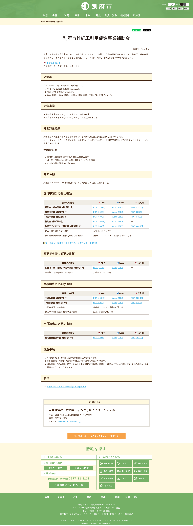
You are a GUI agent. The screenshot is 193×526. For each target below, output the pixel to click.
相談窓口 (142, 478)
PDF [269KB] (99, 298)
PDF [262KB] (99, 221)
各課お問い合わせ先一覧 (68, 485)
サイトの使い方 (99, 520)
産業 (77, 15)
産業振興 (51, 22)
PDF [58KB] (98, 226)
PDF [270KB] (99, 207)
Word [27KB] (118, 338)
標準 (173, 4)
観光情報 (125, 15)
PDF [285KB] (137, 298)
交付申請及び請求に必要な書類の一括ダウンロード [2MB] (71, 243)
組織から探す (82, 468)
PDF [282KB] (99, 338)
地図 (118, 508)
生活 (45, 15)
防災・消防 (111, 15)
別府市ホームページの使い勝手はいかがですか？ (96, 436)
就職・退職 (108, 471)
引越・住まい (125, 471)
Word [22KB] (118, 207)
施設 (98, 15)
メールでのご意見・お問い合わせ (119, 520)
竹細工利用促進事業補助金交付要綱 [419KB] (66, 386)
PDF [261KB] (99, 268)
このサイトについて (83, 520)
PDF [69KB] (136, 212)
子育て (56, 15)
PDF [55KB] (98, 212)
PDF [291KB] (137, 338)
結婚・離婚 (142, 471)
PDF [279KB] (137, 207)
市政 (87, 15)
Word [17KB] (118, 226)
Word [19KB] (118, 221)
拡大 (169, 4)
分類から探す (55, 468)
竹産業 (60, 22)
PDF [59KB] (98, 217)
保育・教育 (142, 463)
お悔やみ (108, 486)
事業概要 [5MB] (53, 63)
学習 (66, 15)
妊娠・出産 (108, 463)
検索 (137, 15)
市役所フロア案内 (68, 520)
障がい (125, 478)
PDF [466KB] (137, 226)
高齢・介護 (108, 478)
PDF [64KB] (136, 217)
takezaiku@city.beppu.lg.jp (70, 421)
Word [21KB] (118, 212)
